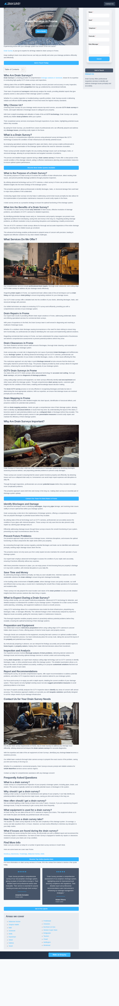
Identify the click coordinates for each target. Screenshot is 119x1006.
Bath (10, 928)
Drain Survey (8, 51)
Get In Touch (99, 70)
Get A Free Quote (41, 909)
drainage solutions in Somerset (51, 78)
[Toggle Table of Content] (22, 69)
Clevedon (46, 924)
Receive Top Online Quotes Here (41, 859)
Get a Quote (41, 31)
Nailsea (11, 943)
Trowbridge (23, 854)
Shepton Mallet (14, 924)
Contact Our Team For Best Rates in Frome (41, 498)
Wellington (47, 942)
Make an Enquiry (59, 955)
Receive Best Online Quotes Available (41, 168)
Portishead (47, 921)
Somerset (12, 931)
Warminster (15, 854)
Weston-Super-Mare (50, 930)
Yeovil (11, 946)
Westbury (7, 854)
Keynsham (12, 937)
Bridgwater (47, 933)
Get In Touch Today (41, 63)
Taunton (46, 936)
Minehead (46, 945)
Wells (42, 854)
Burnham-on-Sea (49, 927)
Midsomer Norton (34, 854)
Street (11, 940)
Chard (45, 939)
